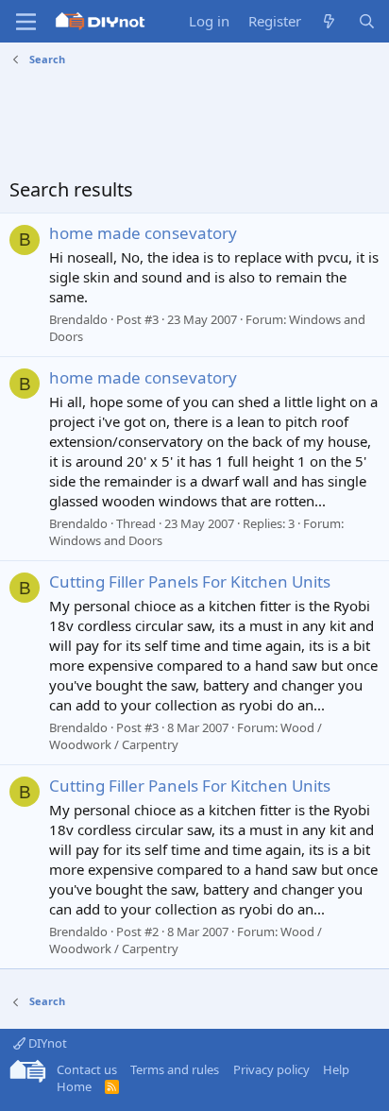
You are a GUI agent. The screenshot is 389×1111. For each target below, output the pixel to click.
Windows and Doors (105, 540)
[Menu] (26, 22)
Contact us (87, 1069)
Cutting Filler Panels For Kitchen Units (189, 581)
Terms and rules (174, 1069)
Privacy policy (271, 1069)
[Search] (366, 21)
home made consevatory (143, 233)
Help (336, 1069)
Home (74, 1086)
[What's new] (329, 21)
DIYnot (46, 1042)
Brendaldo (78, 319)
